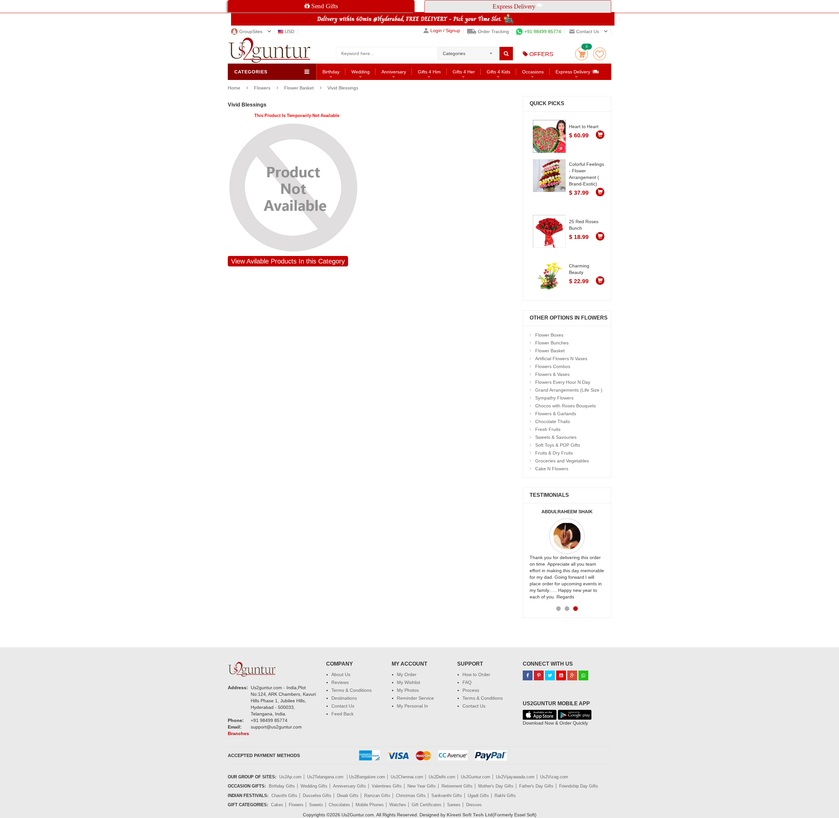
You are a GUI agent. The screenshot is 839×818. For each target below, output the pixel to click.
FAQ (467, 682)
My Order (407, 674)
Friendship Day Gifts (578, 786)
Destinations (344, 698)
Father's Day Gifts (536, 786)
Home (234, 87)
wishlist (599, 54)
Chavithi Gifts (284, 795)
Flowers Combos (552, 366)
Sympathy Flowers (554, 397)
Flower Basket (299, 87)
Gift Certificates (426, 804)
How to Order (476, 674)
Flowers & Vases (552, 374)
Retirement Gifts (457, 786)
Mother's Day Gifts (496, 786)
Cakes (277, 804)
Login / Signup (445, 30)
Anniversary (393, 71)
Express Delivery (574, 71)
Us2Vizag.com (554, 776)
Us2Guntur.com (475, 776)
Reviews (340, 682)
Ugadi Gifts (478, 795)
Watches (397, 804)
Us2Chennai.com (407, 776)
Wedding (360, 71)
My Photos (408, 690)
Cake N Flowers (551, 468)
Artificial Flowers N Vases (561, 358)
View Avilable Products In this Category (288, 261)
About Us (340, 674)
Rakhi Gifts (505, 795)
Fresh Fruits (547, 429)
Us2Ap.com (290, 776)
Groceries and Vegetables (562, 460)
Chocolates (339, 804)
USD (289, 31)
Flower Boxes (549, 335)
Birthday (331, 71)
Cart (581, 54)
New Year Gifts (421, 786)
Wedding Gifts (314, 786)
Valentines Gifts (387, 786)
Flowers (263, 87)
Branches (238, 733)
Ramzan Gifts (377, 795)
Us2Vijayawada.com (515, 776)
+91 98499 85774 (542, 31)
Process (470, 690)
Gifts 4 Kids (498, 71)
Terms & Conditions (351, 690)
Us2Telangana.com (326, 776)
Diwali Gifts (348, 795)
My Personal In (412, 706)
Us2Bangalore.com (367, 776)
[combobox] (468, 51)
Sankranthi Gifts (446, 795)
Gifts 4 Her (464, 71)
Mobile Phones (370, 804)
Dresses (474, 804)
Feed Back (342, 713)
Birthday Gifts (282, 786)
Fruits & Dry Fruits (554, 453)
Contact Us (342, 706)
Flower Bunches (552, 342)
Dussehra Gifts (317, 795)
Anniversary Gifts (349, 786)
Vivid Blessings (342, 87)
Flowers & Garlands (555, 413)
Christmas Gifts (411, 795)
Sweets (316, 804)
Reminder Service (415, 698)
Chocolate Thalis (552, 421)
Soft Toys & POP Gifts (557, 445)
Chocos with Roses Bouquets (565, 405)
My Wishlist (408, 682)
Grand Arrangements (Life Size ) (568, 390)
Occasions (533, 71)
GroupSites (251, 31)
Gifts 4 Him (429, 71)
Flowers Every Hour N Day (562, 382)
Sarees (453, 804)
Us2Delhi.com (442, 776)
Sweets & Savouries (555, 437)
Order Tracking (493, 31)
